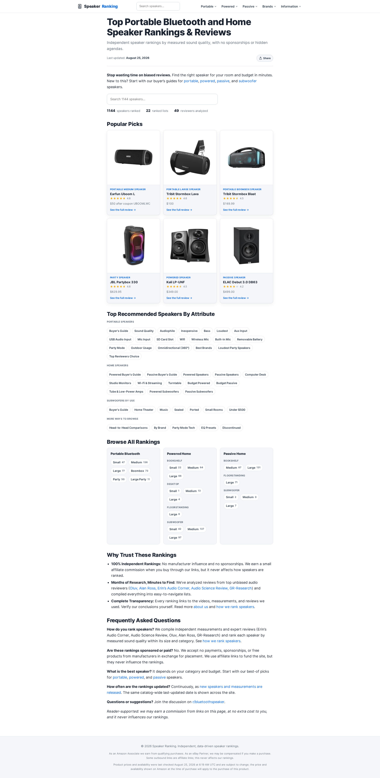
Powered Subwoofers (164, 391)
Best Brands (204, 347)
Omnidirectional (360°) (173, 347)
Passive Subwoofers (199, 391)
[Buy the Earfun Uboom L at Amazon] (133, 172)
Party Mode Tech (183, 427)
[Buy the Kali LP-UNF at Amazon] (189, 260)
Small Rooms (214, 409)
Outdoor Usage (141, 347)
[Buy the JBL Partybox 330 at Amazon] (133, 260)
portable (191, 81)
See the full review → (123, 209)
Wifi (182, 339)
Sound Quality (144, 330)
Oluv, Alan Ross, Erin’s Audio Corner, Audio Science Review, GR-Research (191, 588)
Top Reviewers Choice (124, 356)
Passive (248, 6)
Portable (207, 6)
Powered (228, 6)
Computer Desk (255, 374)
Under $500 (237, 409)
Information (289, 6)
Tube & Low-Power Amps (126, 391)
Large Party (140, 479)
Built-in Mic (223, 339)
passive (223, 81)
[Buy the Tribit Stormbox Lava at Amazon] (189, 172)
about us (201, 607)
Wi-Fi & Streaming (150, 383)
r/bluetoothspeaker (208, 702)
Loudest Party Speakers (234, 347)
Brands (267, 6)
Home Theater (143, 409)
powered (207, 81)
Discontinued (231, 427)
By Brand (160, 427)
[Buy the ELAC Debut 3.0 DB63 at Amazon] (246, 260)
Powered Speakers (196, 374)
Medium (139, 462)
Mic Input (144, 339)
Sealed (178, 409)
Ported (194, 409)
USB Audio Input (120, 339)
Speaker (101, 6)
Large (119, 470)
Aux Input (240, 330)
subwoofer (248, 81)
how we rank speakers (235, 607)
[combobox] (158, 6)
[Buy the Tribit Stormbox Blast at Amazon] (246, 172)
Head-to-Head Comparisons (128, 427)
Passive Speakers (227, 374)
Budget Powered (199, 383)
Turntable (174, 383)
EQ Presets (208, 427)
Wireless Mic (200, 339)
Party (118, 479)
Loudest (222, 330)
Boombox (139, 470)
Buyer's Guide (118, 330)
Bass (207, 330)
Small (119, 462)
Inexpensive (189, 330)
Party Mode (117, 347)
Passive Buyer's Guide (162, 374)
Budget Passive (226, 383)
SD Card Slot (165, 339)
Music (164, 409)
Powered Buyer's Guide (125, 374)
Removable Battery (249, 339)
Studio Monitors (120, 383)
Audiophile (167, 330)
